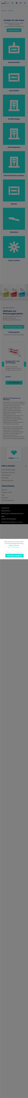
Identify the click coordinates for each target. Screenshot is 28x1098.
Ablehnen (8, 552)
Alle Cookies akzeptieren (14, 555)
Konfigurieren (19, 552)
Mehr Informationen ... (14, 547)
